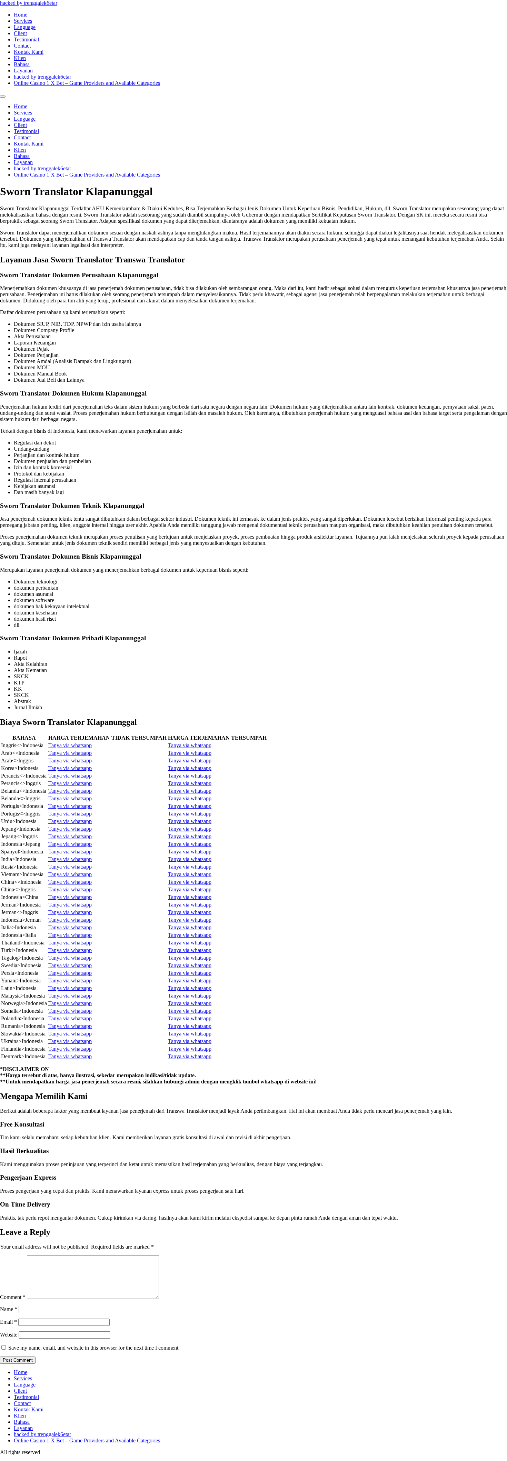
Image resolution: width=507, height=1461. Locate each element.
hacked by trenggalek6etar (28, 3)
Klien (20, 58)
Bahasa (22, 64)
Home (20, 15)
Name (8, 1309)
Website (8, 1335)
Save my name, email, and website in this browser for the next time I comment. (94, 1348)
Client (20, 33)
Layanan (23, 70)
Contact (22, 46)
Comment (13, 1297)
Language (25, 27)
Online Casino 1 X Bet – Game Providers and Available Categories (87, 83)
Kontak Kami (28, 52)
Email (8, 1322)
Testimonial (26, 39)
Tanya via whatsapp (70, 745)
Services (23, 21)
